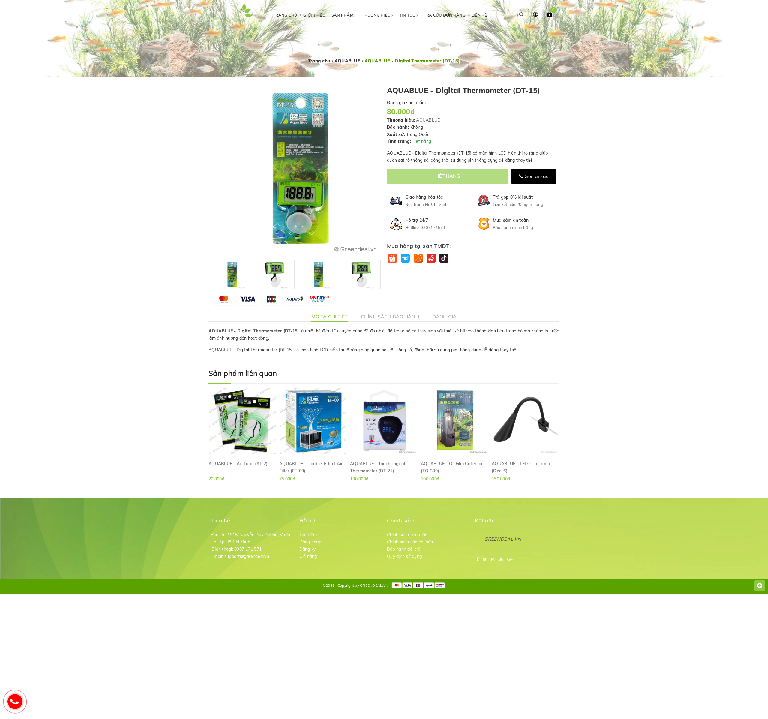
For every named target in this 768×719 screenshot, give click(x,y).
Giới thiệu (314, 15)
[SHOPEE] (392, 258)
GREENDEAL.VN (502, 539)
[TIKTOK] (444, 258)
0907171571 (433, 227)
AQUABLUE (428, 120)
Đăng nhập (310, 542)
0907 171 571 (248, 549)
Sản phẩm (343, 15)
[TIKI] (405, 258)
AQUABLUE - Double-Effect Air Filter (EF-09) (311, 467)
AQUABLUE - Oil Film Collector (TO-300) (452, 467)
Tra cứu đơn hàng (445, 15)
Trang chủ (285, 15)
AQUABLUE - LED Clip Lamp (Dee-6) (521, 467)
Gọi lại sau (536, 176)
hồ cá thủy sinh (421, 331)
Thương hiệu (377, 15)
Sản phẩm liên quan (242, 373)
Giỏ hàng (308, 556)
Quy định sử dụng (404, 556)
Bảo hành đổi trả (403, 549)
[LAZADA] (418, 258)
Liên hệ (479, 15)
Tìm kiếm (308, 534)
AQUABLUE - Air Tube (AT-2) (238, 463)
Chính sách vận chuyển (410, 542)
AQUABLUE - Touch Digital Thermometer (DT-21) (377, 467)
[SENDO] (431, 258)
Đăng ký (307, 549)
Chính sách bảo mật (407, 534)
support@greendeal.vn (246, 556)
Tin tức (407, 15)
